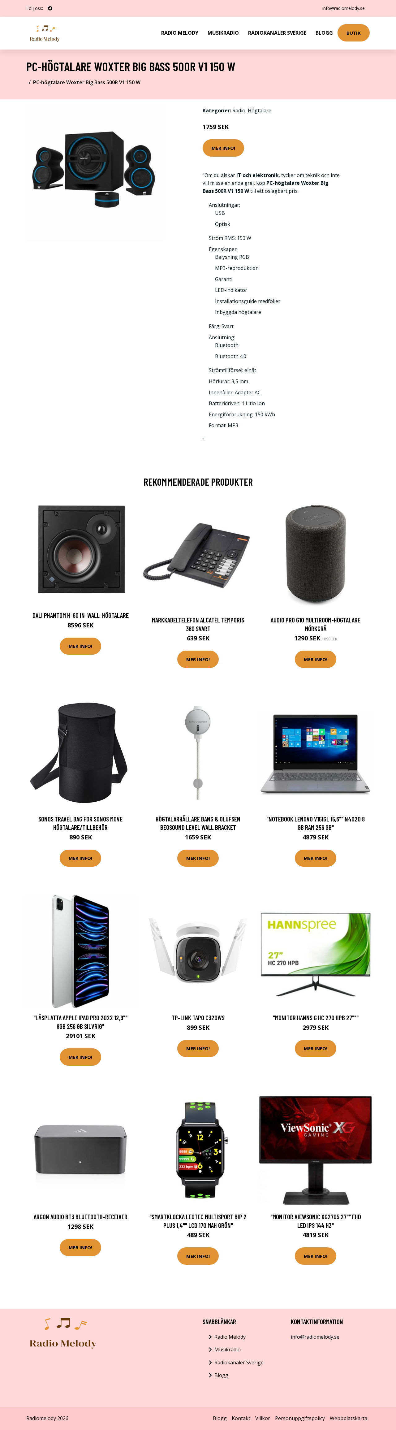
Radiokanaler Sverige (277, 32)
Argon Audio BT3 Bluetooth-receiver (80, 1216)
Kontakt (241, 1418)
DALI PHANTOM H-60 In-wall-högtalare (80, 615)
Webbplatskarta (348, 1418)
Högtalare (259, 110)
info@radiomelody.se (343, 8)
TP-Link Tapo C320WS (198, 1017)
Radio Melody (179, 32)
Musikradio (223, 32)
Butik (353, 33)
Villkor (262, 1418)
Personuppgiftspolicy (300, 1418)
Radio (238, 110)
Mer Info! (223, 148)
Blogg (324, 32)
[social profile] (50, 8)
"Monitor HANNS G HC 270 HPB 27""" (316, 1017)
